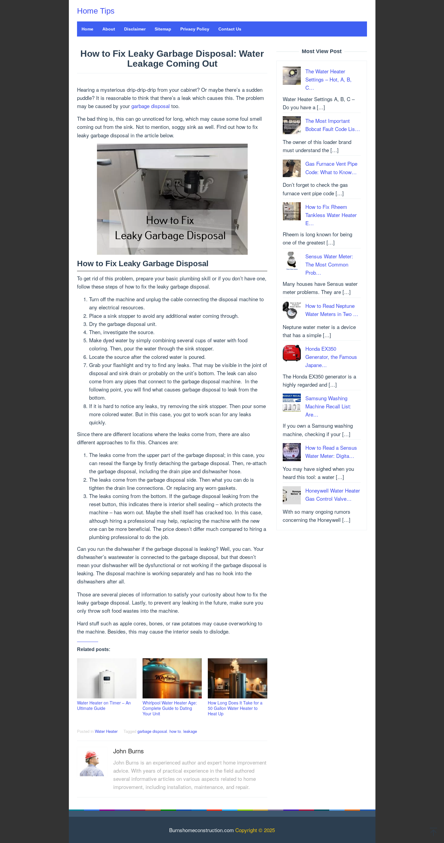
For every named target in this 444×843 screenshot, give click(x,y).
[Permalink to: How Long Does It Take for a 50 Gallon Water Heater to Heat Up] (237, 678)
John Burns (128, 750)
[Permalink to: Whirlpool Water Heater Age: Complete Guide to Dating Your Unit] (172, 678)
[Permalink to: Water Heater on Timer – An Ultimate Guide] (107, 678)
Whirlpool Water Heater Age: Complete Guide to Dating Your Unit (170, 708)
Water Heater (106, 731)
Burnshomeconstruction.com (201, 830)
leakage (190, 731)
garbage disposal (150, 106)
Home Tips (95, 10)
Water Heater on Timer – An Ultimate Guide (104, 705)
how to (175, 731)
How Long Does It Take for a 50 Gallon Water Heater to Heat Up (235, 708)
